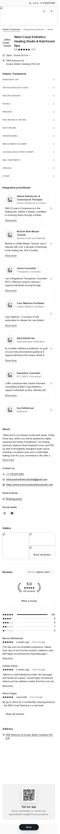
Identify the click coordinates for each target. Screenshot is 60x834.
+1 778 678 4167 (47, 3)
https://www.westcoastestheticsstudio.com (29, 484)
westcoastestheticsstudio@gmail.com (26, 479)
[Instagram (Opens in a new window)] (5, 513)
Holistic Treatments (11, 29)
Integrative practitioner (33, 29)
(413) (33, 49)
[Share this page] (44, 11)
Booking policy (14, 498)
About (50, 29)
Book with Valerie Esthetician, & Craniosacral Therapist (29, 208)
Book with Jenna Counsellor (29, 279)
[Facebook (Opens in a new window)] (12, 513)
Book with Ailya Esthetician (29, 348)
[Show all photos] (29, 16)
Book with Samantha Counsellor (29, 383)
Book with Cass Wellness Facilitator (29, 314)
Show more (7, 658)
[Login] (51, 11)
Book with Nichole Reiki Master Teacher (29, 243)
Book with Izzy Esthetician (29, 409)
